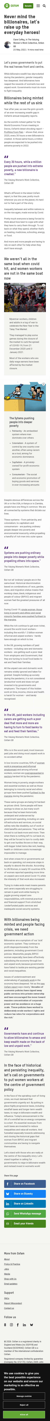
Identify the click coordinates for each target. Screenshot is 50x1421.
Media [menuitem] (7, 1274)
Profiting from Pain (13, 132)
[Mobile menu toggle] (38, 6)
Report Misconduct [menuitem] (13, 1303)
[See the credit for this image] (43, 285)
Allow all (24, 1414)
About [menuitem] (7, 1259)
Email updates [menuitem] (10, 1284)
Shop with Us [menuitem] (10, 1279)
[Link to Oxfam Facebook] (18, 1324)
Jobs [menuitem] (6, 1269)
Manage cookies (24, 1396)
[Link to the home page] (11, 6)
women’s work (27, 980)
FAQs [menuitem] (6, 1298)
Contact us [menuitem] (9, 1308)
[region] (25, 1392)
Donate (28, 6)
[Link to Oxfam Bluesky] (31, 1324)
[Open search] (44, 6)
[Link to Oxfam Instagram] (11, 1324)
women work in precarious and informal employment (24, 766)
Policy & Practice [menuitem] (12, 1264)
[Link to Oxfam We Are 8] (5, 1324)
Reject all (24, 1405)
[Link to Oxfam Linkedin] (25, 1324)
